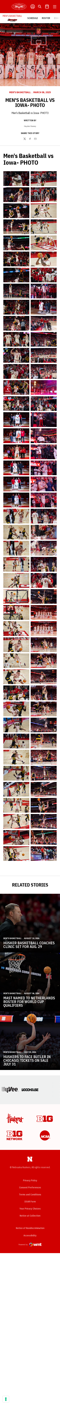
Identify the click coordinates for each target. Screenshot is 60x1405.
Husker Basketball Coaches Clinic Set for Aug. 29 (29, 944)
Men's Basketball (20, 92)
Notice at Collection (30, 1215)
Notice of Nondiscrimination (30, 1228)
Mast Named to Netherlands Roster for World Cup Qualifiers (29, 1001)
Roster (46, 18)
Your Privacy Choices (30, 1208)
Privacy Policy (30, 1180)
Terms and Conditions (30, 1194)
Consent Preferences (30, 1187)
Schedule (32, 18)
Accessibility (30, 1235)
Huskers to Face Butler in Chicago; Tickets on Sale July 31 (27, 1060)
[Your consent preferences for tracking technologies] (6, 1399)
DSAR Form (30, 1201)
